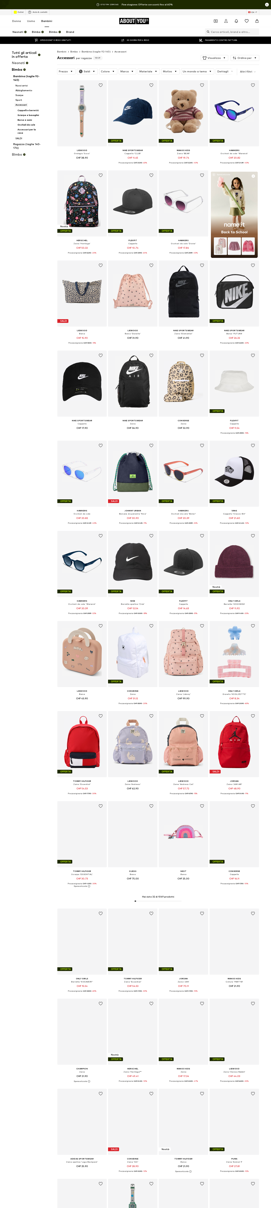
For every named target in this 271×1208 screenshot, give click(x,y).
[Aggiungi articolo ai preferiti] (100, 85)
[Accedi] (226, 21)
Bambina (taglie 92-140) (96, 51)
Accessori (120, 51)
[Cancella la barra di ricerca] (256, 31)
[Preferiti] (246, 21)
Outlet (21, 12)
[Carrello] (257, 21)
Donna (16, 21)
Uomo (31, 21)
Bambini (46, 21)
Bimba (74, 51)
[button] (214, 58)
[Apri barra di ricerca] (207, 31)
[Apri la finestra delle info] (267, 4)
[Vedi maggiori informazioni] (82, 162)
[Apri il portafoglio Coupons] (215, 21)
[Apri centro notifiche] (236, 21)
